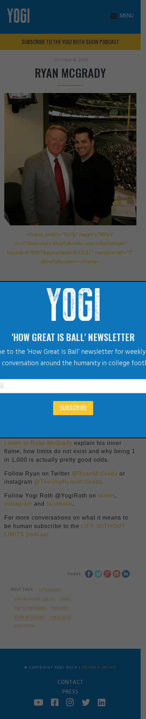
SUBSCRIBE (73, 408)
